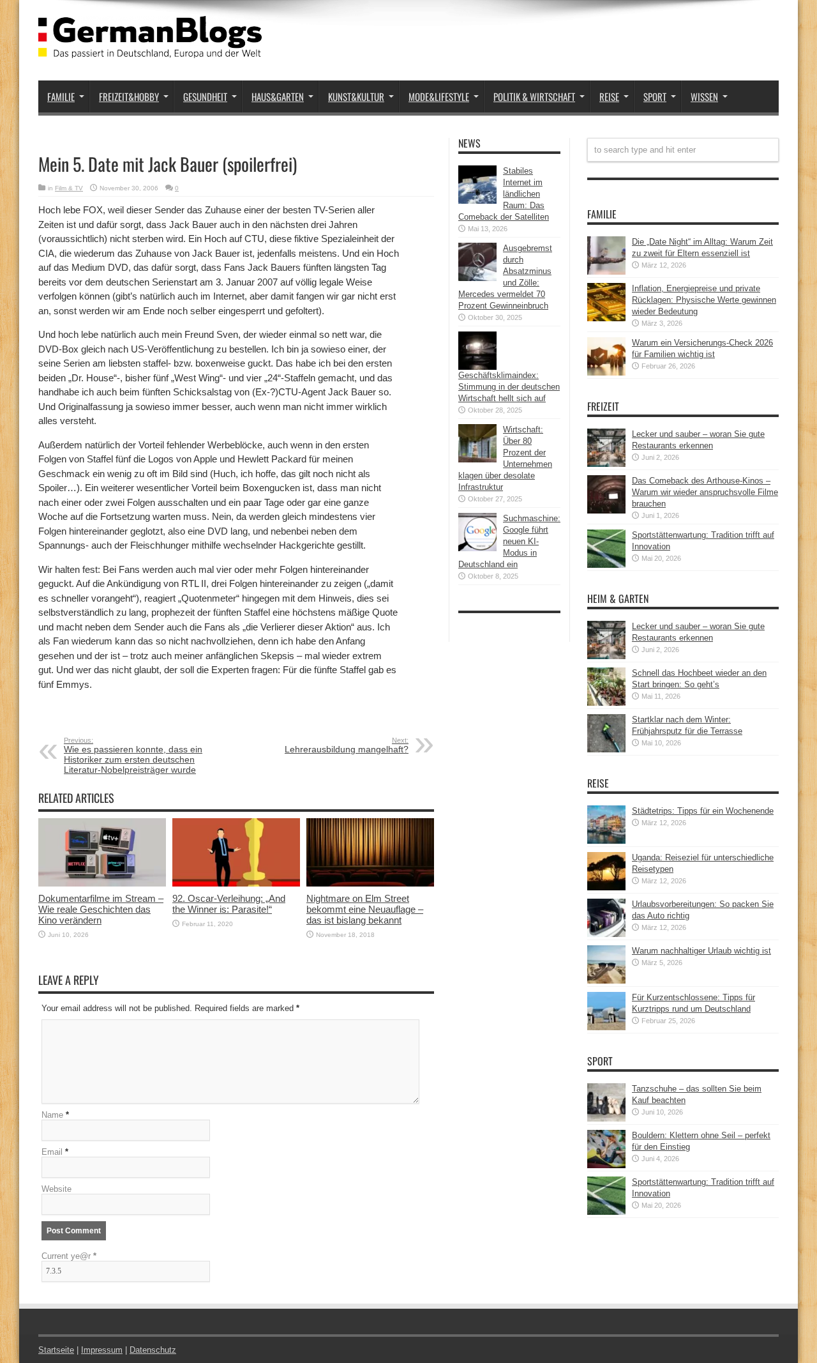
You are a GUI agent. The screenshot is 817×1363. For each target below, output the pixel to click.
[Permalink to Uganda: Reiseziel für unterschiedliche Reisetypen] (606, 887)
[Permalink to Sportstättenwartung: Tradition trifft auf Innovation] (606, 565)
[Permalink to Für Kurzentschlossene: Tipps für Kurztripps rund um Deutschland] (606, 1027)
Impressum (102, 1350)
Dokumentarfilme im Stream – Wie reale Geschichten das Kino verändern (100, 909)
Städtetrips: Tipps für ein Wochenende (703, 811)
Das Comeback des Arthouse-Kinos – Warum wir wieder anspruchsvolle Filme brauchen (705, 492)
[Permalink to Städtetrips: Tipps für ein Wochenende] (606, 841)
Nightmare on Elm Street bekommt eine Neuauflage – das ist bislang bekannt (364, 909)
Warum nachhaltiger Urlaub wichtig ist (701, 951)
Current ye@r (68, 1256)
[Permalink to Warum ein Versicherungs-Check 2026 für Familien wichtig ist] (606, 372)
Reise (609, 96)
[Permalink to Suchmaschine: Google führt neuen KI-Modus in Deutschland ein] (477, 548)
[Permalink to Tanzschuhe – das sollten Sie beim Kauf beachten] (606, 1118)
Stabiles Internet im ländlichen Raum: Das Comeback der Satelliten (503, 194)
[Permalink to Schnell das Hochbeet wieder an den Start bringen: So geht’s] (606, 703)
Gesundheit (205, 96)
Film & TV (69, 188)
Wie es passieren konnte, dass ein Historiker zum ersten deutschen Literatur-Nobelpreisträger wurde (133, 755)
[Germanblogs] (150, 48)
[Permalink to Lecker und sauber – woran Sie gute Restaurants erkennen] (606, 464)
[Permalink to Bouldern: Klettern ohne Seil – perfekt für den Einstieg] (606, 1165)
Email (52, 1152)
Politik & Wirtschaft (534, 96)
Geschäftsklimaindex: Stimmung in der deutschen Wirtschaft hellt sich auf (509, 386)
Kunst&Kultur (356, 96)
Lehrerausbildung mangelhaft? (346, 745)
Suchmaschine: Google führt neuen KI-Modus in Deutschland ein (509, 541)
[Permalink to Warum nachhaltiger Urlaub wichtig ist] (606, 981)
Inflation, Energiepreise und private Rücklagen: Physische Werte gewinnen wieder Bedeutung (704, 300)
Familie (61, 96)
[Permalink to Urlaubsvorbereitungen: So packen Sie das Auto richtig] (606, 934)
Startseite (56, 1350)
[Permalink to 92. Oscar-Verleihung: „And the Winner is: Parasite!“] (236, 883)
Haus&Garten (277, 96)
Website (56, 1189)
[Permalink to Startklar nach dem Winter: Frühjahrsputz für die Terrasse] (606, 749)
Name (52, 1115)
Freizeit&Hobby (129, 96)
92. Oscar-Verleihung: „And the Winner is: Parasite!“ (228, 904)
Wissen (704, 96)
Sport (654, 96)
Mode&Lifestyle (438, 96)
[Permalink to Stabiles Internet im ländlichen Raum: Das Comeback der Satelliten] (477, 201)
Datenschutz (153, 1350)
